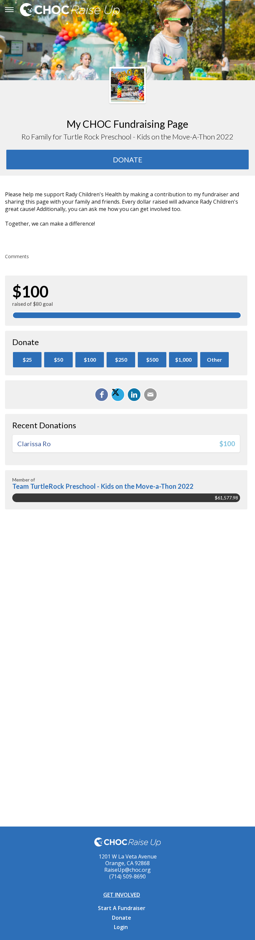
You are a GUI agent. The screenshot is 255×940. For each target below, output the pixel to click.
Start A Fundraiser (121, 908)
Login (121, 927)
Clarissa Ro (34, 444)
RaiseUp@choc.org (127, 869)
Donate (121, 917)
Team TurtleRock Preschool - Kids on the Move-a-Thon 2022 (103, 486)
